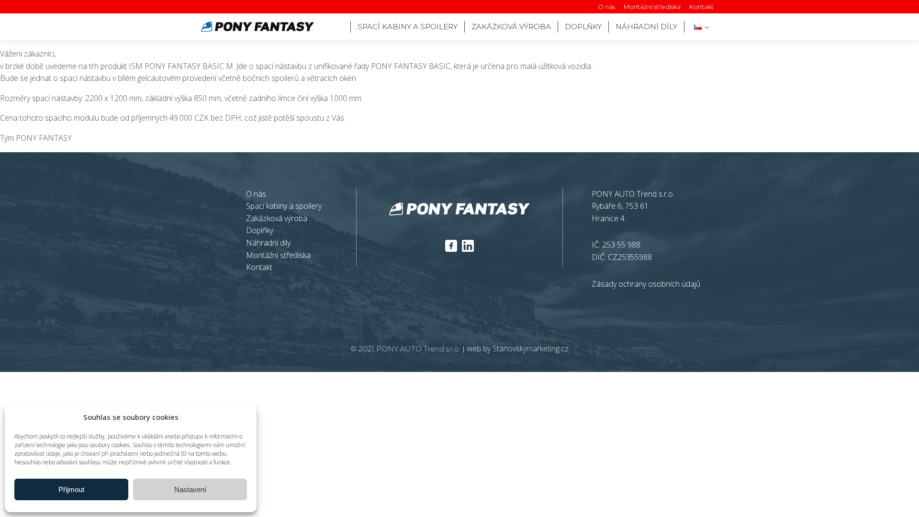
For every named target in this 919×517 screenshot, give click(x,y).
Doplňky (259, 230)
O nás (606, 7)
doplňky (583, 26)
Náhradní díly (268, 242)
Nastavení (190, 489)
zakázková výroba (511, 26)
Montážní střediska (652, 7)
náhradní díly (646, 26)
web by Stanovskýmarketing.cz (518, 348)
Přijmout (71, 489)
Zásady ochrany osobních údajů (646, 284)
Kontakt (701, 7)
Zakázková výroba (276, 218)
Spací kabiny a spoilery (408, 26)
